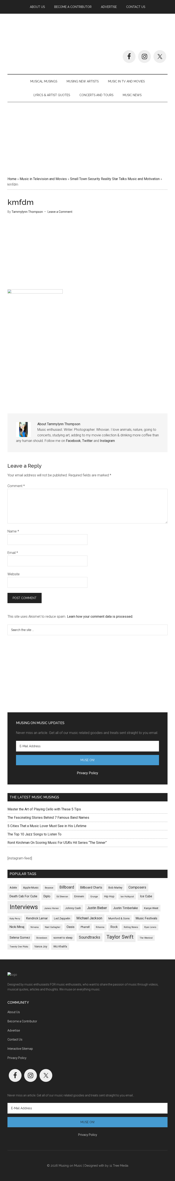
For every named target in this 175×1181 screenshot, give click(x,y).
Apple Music (31, 887)
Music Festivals (146, 918)
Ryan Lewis (150, 927)
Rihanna (100, 927)
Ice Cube (146, 896)
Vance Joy (40, 946)
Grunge (94, 896)
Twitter (87, 441)
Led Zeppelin (62, 918)
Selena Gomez (20, 937)
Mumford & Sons (119, 918)
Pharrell (85, 927)
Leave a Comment (60, 211)
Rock (114, 927)
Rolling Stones (131, 927)
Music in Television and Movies (43, 179)
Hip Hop (109, 896)
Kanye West (151, 908)
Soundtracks (89, 937)
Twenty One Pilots (19, 946)
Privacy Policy (16, 1058)
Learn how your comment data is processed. (100, 616)
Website (13, 574)
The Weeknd (146, 937)
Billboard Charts (91, 887)
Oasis (70, 927)
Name (13, 531)
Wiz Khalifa (60, 946)
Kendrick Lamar (37, 918)
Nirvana (35, 927)
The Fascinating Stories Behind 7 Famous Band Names (48, 818)
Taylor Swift (119, 937)
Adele (13, 887)
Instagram (107, 441)
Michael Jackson (89, 918)
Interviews (24, 907)
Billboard (67, 887)
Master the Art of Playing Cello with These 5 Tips (44, 809)
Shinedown (41, 937)
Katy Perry (15, 918)
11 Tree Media (118, 1165)
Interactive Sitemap (20, 1048)
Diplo (47, 896)
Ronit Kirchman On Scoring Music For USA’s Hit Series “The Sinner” (57, 843)
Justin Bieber (97, 908)
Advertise (13, 1030)
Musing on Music (87, 32)
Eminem (79, 896)
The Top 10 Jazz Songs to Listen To (34, 834)
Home (11, 179)
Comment (16, 486)
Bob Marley (115, 887)
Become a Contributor (22, 1021)
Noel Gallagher (52, 927)
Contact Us (14, 1039)
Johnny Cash (73, 908)
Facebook (73, 441)
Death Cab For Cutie (23, 896)
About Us (13, 1012)
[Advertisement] (87, 138)
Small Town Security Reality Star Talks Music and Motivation (115, 179)
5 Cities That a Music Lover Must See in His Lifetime (46, 826)
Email (12, 553)
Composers (137, 887)
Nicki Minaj (17, 927)
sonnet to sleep (63, 937)
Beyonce (49, 887)
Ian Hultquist (127, 896)
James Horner (51, 908)
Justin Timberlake (125, 908)
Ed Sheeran (62, 896)
